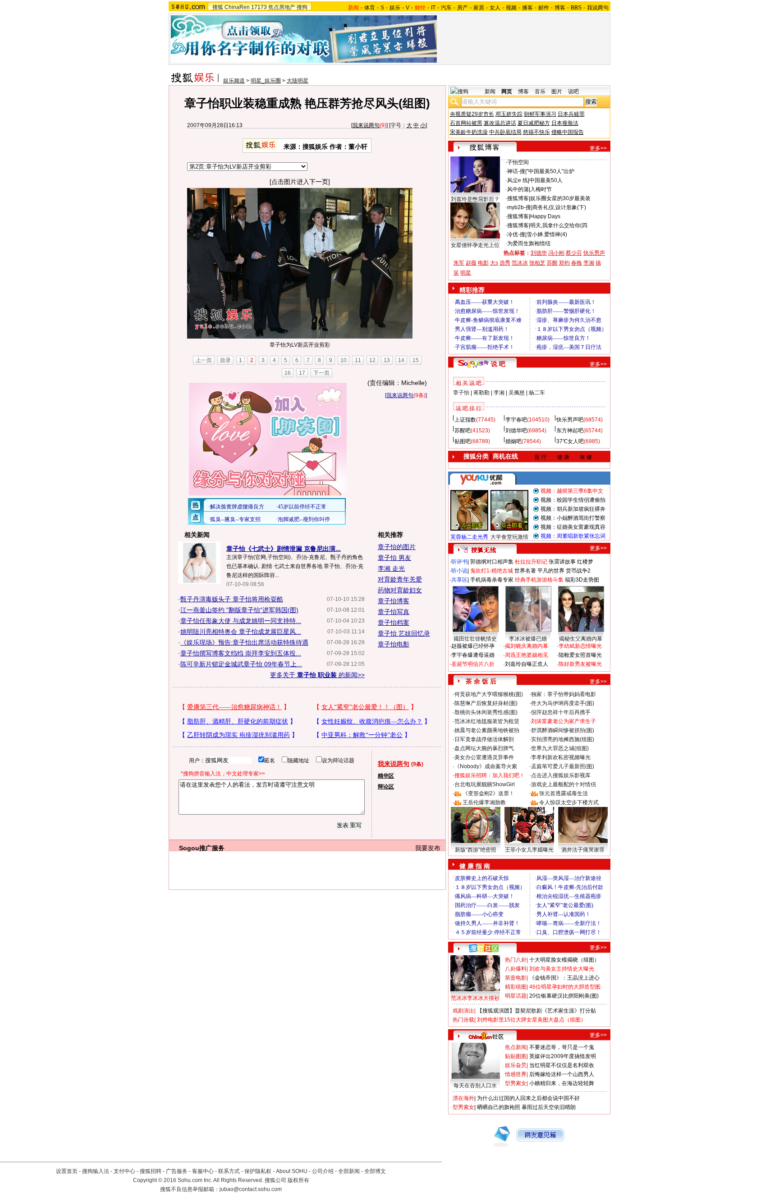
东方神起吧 (569, 430)
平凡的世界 (550, 571)
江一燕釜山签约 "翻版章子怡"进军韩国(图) (239, 610)
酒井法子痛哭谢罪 (583, 850)
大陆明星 (297, 81)
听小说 (459, 571)
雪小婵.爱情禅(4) (547, 234)
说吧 (573, 91)
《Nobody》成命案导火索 (485, 766)
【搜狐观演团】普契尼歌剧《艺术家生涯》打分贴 (536, 1011)
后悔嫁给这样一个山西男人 (561, 1074)
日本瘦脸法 (564, 123)
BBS (576, 8)
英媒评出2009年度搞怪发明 (562, 1056)
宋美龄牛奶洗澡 (469, 132)
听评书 (459, 562)
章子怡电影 (393, 644)
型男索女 (516, 1083)
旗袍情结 (539, 243)
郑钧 (564, 263)
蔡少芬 (574, 253)
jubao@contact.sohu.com (251, 1189)
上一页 (204, 360)
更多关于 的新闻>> (317, 674)
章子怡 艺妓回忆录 (404, 633)
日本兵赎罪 (571, 114)
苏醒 (552, 263)
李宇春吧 (516, 420)
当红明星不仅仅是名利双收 (561, 1065)
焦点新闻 (516, 1047)
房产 (462, 8)
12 (372, 360)
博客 (559, 8)
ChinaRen (237, 7)
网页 (506, 91)
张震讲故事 (562, 562)
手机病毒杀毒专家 (491, 580)
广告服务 (177, 1171)
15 (415, 360)
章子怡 (461, 393)
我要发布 (427, 848)
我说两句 (598, 8)
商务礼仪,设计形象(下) (559, 207)
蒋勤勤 (481, 393)
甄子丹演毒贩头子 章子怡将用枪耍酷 (231, 599)
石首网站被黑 (466, 123)
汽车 (446, 8)
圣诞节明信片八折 (473, 664)
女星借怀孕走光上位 (475, 245)
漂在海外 (463, 1098)
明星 (465, 273)
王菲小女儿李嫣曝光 (529, 850)
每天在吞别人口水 (475, 1085)
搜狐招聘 (150, 1171)
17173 (259, 7)
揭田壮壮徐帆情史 (475, 639)
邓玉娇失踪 (508, 114)
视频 (511, 8)
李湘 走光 (391, 568)
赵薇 (471, 263)
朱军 (459, 263)
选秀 (504, 263)
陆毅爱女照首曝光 (580, 655)
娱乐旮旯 (516, 1065)
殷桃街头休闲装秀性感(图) (486, 712)
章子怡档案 (393, 622)
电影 (483, 263)
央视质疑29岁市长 (472, 114)
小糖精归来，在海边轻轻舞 (561, 1083)
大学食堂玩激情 (509, 537)
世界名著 (525, 571)
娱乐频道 (234, 81)
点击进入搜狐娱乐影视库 (561, 775)
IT (433, 8)
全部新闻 (349, 1171)
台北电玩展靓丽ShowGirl (484, 784)
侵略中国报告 (567, 132)
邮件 (543, 8)
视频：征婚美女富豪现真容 (573, 527)
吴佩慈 (517, 393)
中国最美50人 (546, 180)
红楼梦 (585, 562)
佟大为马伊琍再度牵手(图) (562, 703)
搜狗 (302, 7)
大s (494, 263)
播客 (527, 8)
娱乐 (395, 8)
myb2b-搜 (519, 207)
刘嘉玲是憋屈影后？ (475, 199)
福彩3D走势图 (582, 580)
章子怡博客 (393, 601)
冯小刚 (556, 253)
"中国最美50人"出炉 (550, 171)
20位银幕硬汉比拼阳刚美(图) (564, 996)
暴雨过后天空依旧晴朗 (549, 1107)
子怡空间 (518, 162)
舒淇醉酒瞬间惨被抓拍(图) (562, 730)
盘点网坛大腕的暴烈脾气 (484, 748)
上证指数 (465, 420)
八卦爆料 (516, 969)
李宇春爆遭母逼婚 (473, 655)
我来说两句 (366, 125)
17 (302, 373)
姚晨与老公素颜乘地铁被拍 (486, 730)
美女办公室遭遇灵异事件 (484, 757)
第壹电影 (516, 978)
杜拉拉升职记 (531, 562)
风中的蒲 (518, 189)
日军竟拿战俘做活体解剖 (484, 739)
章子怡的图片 (397, 546)
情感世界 (516, 1074)
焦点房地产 (281, 7)
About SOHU (291, 1171)
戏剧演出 (463, 1011)
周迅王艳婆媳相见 (526, 655)
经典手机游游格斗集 (539, 580)
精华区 (386, 776)
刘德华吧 (516, 430)
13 (387, 360)
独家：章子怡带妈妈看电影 (563, 694)
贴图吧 (462, 441)
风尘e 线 (517, 180)
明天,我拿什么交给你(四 (558, 225)
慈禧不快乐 (536, 132)
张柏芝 (537, 263)
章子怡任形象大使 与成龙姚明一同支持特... (240, 620)
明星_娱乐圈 (266, 81)
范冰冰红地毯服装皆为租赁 (486, 721)
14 (401, 360)
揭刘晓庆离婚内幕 (526, 646)
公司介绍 (323, 1171)
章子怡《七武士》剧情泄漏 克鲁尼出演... (283, 548)
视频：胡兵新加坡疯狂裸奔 (573, 509)
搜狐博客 (518, 198)
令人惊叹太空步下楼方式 (569, 802)
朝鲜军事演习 (540, 114)
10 (343, 360)
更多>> (598, 148)
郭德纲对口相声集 (491, 562)
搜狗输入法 (95, 1171)
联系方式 (229, 1171)
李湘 (588, 263)
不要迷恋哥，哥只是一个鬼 (561, 1047)
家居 (478, 8)
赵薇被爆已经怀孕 (473, 646)
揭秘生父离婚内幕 (580, 639)
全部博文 (375, 1171)
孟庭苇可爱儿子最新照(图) (562, 766)
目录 (225, 360)
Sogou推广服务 (202, 848)
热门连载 (463, 1020)
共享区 (459, 580)
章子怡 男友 (394, 557)
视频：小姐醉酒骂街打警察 (573, 518)
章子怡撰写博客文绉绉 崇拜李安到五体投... (240, 653)
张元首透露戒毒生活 (563, 793)
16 (287, 373)
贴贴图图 (516, 1056)
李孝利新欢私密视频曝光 (561, 757)
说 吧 (498, 363)
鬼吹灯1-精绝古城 (491, 571)
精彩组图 (516, 987)
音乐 (540, 91)
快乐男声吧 (569, 420)
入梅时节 (541, 189)
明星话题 (516, 996)
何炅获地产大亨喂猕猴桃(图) (488, 694)
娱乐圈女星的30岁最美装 (560, 198)
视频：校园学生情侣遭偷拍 (573, 500)
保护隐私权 (257, 1171)
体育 (369, 8)
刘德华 (539, 253)
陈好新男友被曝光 (580, 664)
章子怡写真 (393, 611)
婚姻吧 (513, 441)
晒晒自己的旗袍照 (498, 1107)
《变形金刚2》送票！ (488, 793)
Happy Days (545, 216)
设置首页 (67, 1171)
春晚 (576, 263)
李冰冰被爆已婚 (528, 639)
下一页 (321, 373)
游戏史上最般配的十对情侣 (563, 784)
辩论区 (386, 787)
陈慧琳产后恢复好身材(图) (486, 703)
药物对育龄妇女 (400, 590)
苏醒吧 (462, 430)
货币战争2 (578, 571)
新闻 (490, 91)
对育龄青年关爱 (400, 579)
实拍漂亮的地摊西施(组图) (562, 739)
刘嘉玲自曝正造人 (526, 664)
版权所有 (298, 1180)
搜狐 (217, 7)
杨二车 (537, 393)
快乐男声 (594, 253)
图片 (556, 91)
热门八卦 (516, 960)
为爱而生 (518, 243)
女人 (495, 8)
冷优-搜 (516, 234)
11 (358, 360)
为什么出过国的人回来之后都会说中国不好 (528, 1098)
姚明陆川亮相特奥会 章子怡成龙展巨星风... (240, 631)
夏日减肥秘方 (534, 123)
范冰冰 (520, 263)
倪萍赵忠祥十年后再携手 (561, 712)
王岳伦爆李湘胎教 (484, 802)
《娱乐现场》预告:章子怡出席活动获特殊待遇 (244, 642)
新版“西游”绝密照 (475, 850)
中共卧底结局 (505, 132)
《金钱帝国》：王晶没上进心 (564, 978)
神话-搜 (516, 171)
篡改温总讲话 (500, 123)
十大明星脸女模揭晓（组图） (564, 960)
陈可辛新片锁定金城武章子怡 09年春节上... (241, 664)
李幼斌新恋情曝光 (580, 646)
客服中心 (203, 1171)
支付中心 (124, 1171)
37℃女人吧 (570, 441)
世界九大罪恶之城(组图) (560, 748)
